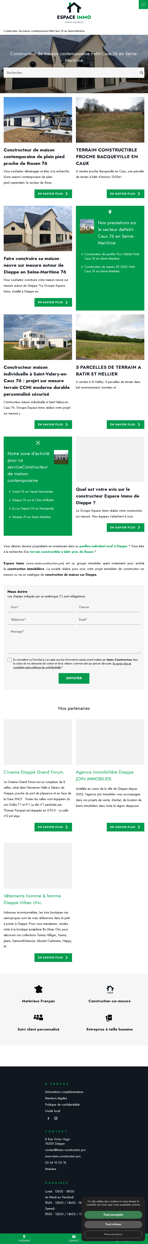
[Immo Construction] (74, 12)
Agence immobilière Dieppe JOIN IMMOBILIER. (105, 775)
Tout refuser (113, 1224)
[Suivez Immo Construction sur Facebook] (48, 1118)
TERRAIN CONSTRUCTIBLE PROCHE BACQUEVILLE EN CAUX (107, 156)
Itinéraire (24, 1238)
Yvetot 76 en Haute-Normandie (30, 491)
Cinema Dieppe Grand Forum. (34, 772)
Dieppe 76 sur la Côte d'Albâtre (31, 500)
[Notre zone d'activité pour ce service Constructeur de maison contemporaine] (61, 457)
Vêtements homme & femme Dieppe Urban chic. (32, 899)
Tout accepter (113, 1214)
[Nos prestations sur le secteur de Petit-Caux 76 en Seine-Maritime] (87, 226)
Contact (74, 1238)
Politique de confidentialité (62, 1104)
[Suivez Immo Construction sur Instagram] (56, 1118)
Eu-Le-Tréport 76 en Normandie (31, 508)
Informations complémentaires (64, 1092)
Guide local (52, 1111)
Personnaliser (113, 1234)
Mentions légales (56, 1098)
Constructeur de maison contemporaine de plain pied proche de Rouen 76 (34, 156)
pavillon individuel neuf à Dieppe (103, 546)
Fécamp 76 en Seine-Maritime (29, 517)
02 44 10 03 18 (55, 1162)
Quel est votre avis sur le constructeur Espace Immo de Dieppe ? (107, 496)
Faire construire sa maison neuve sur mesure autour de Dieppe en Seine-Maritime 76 (35, 265)
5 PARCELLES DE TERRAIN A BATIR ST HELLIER (108, 370)
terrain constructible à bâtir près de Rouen (61, 552)
